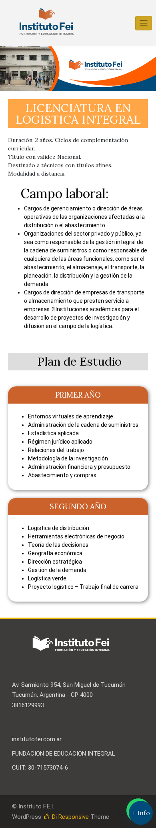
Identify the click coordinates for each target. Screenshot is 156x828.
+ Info (141, 813)
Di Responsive (69, 816)
